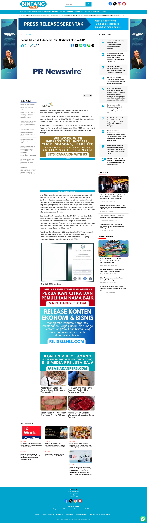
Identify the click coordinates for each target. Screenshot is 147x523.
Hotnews (47, 12)
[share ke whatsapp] (81, 46)
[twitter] (115, 5)
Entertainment (37, 12)
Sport (104, 12)
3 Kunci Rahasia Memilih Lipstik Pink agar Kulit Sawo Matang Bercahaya (112, 216)
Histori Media (47, 514)
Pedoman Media (81, 514)
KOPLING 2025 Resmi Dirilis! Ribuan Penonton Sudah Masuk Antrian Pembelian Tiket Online (112, 260)
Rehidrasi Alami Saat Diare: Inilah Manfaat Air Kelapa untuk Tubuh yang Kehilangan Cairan (112, 226)
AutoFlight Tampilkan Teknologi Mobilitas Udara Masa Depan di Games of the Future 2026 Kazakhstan (116, 69)
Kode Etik (69, 514)
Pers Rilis (96, 12)
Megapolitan (78, 12)
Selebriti (27, 12)
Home (21, 12)
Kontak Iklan (105, 514)
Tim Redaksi (59, 514)
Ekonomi (69, 12)
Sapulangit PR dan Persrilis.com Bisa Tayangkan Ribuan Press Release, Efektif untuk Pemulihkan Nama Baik (89, 16)
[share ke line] (89, 46)
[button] (84, 95)
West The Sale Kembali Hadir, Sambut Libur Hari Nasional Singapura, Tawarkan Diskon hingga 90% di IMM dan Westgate (116, 122)
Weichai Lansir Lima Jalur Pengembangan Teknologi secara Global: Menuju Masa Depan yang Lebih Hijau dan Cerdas (115, 149)
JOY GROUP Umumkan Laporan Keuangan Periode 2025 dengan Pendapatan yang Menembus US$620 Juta (116, 80)
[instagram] (120, 5)
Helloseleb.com (91, 509)
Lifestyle (88, 12)
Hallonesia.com (67, 509)
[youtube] (124, 5)
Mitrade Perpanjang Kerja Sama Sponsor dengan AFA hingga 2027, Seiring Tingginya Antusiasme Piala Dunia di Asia (115, 57)
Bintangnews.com (57, 509)
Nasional (55, 12)
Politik (62, 12)
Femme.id (83, 509)
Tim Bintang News (30, 45)
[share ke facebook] (73, 46)
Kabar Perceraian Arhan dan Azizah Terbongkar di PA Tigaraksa (111, 279)
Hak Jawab (94, 514)
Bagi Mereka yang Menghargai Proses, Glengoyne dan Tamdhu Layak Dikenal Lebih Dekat (113, 207)
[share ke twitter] (77, 46)
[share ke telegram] (85, 46)
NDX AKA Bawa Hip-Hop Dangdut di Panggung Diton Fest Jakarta (112, 270)
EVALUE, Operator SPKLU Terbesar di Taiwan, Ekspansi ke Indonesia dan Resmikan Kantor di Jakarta (116, 161)
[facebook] (110, 5)
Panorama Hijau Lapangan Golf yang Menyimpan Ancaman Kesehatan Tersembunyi (30, 16)
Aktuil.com (76, 509)
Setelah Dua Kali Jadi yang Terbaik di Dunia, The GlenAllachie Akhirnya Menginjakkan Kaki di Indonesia (115, 44)
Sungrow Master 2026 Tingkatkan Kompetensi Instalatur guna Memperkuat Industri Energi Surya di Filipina (115, 109)
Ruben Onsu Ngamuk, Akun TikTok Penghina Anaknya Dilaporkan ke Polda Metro (113, 288)
